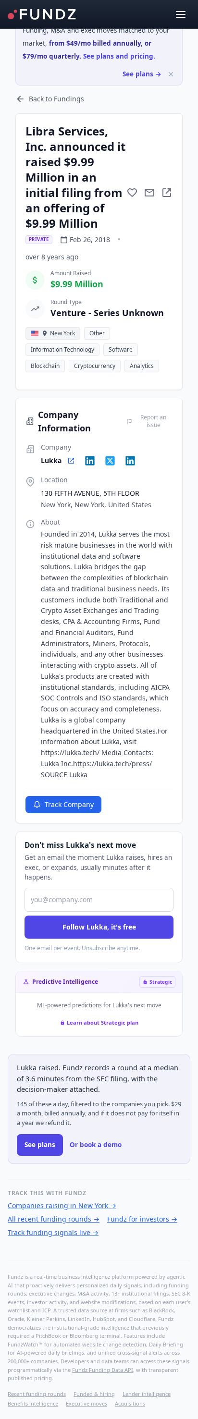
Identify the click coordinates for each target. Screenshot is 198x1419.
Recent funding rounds (37, 1393)
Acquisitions (130, 1403)
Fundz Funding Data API (102, 1369)
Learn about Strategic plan (102, 1022)
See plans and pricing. (119, 56)
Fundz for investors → (142, 1218)
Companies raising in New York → (62, 1205)
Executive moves (86, 1403)
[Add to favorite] (132, 192)
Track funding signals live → (53, 1232)
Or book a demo (96, 1144)
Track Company (69, 804)
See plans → (142, 74)
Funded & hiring (94, 1393)
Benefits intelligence (33, 1403)
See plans (40, 1144)
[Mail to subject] (149, 192)
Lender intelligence (147, 1393)
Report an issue (153, 421)
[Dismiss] (170, 74)
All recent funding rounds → (53, 1218)
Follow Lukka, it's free (99, 926)
